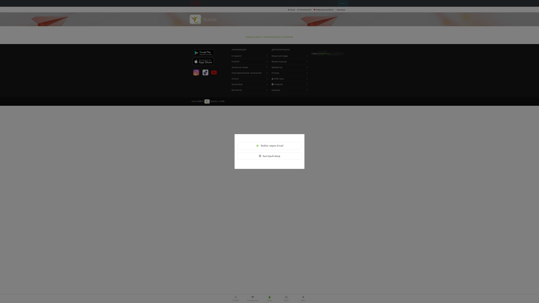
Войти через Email (269, 145)
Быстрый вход (271, 156)
